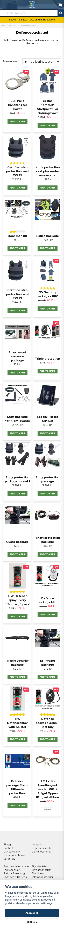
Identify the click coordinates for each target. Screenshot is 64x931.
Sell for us (9, 858)
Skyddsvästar (39, 866)
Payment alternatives (16, 866)
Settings (32, 922)
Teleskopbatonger (42, 877)
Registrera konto (42, 848)
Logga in (37, 844)
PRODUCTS (13, 25)
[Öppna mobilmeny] (4, 5)
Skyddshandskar (41, 869)
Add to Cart (47, 371)
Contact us (9, 848)
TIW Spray (38, 873)
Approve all (32, 913)
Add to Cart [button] (17, 121)
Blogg (7, 844)
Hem (3, 25)
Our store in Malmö (14, 855)
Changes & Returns (15, 877)
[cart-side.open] (60, 5)
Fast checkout (11, 869)
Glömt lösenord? (41, 851)
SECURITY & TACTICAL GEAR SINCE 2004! (32, 19)
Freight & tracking (14, 873)
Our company (11, 851)
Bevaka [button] (47, 809)
